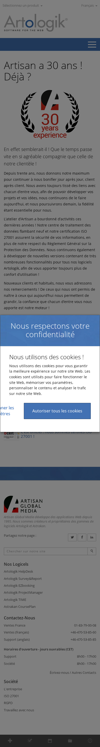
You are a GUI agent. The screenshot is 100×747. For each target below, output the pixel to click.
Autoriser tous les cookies (57, 411)
